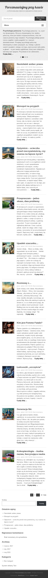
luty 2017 (7, 549)
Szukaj (4, 500)
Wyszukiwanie (40, 19)
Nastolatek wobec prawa (30, 64)
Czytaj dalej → (8, 54)
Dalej (44, 495)
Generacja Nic (24, 409)
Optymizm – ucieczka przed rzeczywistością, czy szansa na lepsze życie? (31, 151)
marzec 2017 (8, 546)
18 (41, 495)
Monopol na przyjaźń (28, 106)
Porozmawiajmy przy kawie (24, 7)
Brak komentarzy (38, 67)
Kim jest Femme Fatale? (29, 323)
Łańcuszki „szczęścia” (29, 367)
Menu (6, 25)
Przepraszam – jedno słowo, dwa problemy (18, 525)
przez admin (20, 67)
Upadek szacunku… (27, 243)
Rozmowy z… (24, 283)
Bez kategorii (8, 561)
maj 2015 (7, 552)
